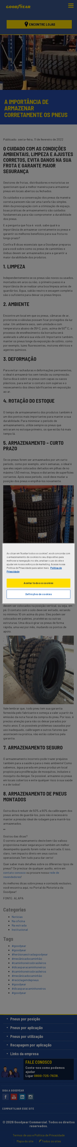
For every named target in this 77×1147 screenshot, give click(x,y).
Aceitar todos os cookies (38, 583)
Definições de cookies (38, 594)
